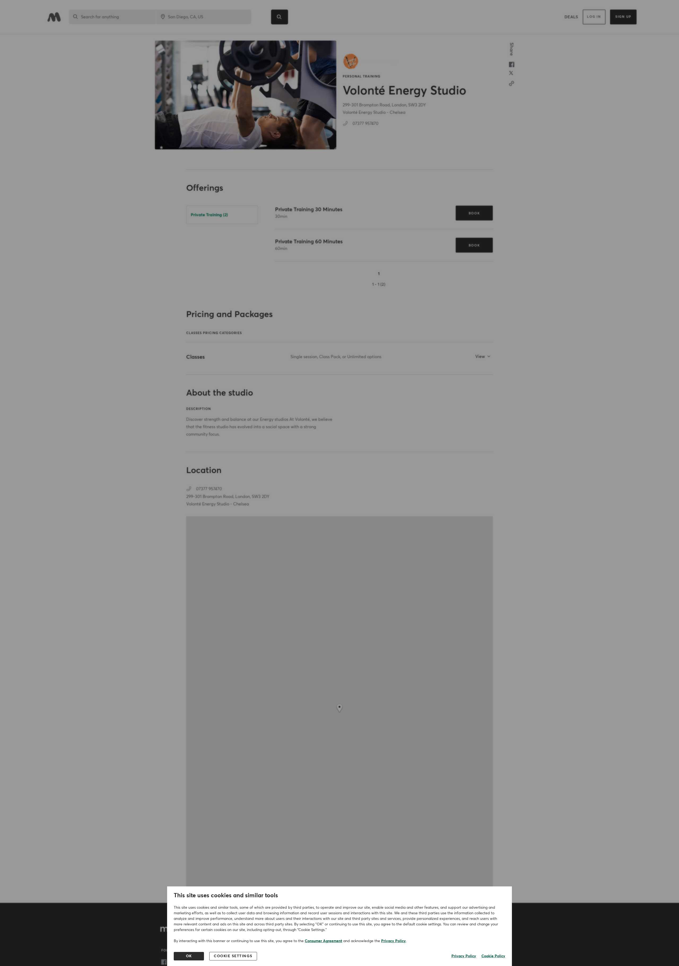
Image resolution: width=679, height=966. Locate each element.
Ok (189, 956)
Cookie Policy (493, 956)
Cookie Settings (233, 956)
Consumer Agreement (323, 941)
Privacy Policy (393, 941)
